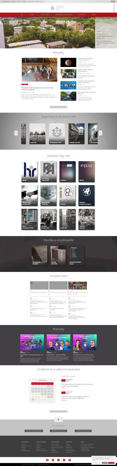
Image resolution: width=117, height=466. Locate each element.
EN (114, 1)
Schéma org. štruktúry (26, 445)
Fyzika (83, 73)
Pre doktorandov (55, 444)
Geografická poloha (25, 450)
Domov (23, 14)
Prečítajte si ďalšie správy (58, 107)
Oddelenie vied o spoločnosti (83, 430)
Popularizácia (88, 73)
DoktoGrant (53, 450)
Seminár (84, 84)
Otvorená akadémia (85, 450)
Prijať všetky (111, 462)
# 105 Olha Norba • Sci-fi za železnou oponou (83, 355)
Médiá (94, 14)
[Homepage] (52, 7)
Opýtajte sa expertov (58, 425)
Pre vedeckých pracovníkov (57, 447)
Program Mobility (55, 452)
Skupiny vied (31, 1)
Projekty (38, 444)
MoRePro (53, 449)
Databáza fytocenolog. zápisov (87, 447)
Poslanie (23, 444)
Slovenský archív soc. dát (86, 445)
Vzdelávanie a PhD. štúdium (63, 14)
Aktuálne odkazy (39, 1)
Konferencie (39, 445)
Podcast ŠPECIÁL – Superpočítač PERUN (56, 355)
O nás (32, 14)
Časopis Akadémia (85, 449)
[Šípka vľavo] (16, 133)
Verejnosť (81, 14)
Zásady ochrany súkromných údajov (87, 464)
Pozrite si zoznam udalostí (58, 411)
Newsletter (68, 445)
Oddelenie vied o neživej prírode (34, 430)
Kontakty (13, 1)
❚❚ (23, 125)
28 (45, 396)
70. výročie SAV (69, 449)
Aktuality (68, 444)
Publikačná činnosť (40, 449)
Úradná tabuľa (6, 1)
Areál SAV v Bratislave (71, 450)
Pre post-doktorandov (56, 445)
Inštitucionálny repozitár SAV (87, 444)
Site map (76, 464)
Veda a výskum (45, 14)
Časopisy (38, 447)
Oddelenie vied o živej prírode (58, 430)
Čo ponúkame (69, 452)
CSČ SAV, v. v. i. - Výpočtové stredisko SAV (39, 464)
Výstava (33, 92)
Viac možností (95, 462)
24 (32, 396)
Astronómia (84, 62)
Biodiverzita (29, 92)
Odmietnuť (104, 462)
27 (42, 396)
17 (32, 394)
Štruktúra (23, 447)
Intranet (19, 1)
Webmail (24, 1)
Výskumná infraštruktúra (41, 450)
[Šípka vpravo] (100, 133)
